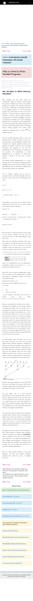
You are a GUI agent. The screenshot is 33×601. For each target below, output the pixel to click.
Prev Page (7, 51)
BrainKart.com (14, 2)
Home (3, 43)
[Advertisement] (16, 23)
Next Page (26, 51)
